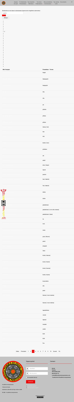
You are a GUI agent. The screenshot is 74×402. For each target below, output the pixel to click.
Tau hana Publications (39, 2)
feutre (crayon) (6, 241)
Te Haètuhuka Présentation (22, 2)
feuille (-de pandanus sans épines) (11, 174)
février (4, 250)
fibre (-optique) (6, 281)
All (5, 21)
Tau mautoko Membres (31, 2)
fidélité (4, 329)
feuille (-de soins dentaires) (10, 209)
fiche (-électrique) (7, 315)
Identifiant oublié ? (32, 386)
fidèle (4, 324)
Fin (59, 351)
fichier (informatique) (8, 319)
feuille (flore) (6, 219)
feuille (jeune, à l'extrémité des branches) (13, 223)
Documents (63, 2)
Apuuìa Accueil (16, 2)
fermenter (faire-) (7, 72)
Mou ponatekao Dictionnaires (48, 2)
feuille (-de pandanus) (8, 192)
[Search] (4, 15)
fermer (4, 92)
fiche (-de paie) (6, 295)
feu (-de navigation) (8, 165)
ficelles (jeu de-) (7, 290)
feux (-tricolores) (7, 246)
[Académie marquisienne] (3, 3)
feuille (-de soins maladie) (9, 214)
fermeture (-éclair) (7, 109)
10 (50, 351)
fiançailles (5, 255)
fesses (4, 136)
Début (17, 351)
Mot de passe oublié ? (33, 387)
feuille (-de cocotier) (8, 169)
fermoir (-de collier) (8, 127)
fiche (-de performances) (9, 310)
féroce (4, 131)
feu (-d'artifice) (6, 160)
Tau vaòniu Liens (56, 2)
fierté (4, 338)
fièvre (4, 343)
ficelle (4, 286)
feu (3, 155)
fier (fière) (5, 333)
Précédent (23, 351)
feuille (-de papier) (7, 205)
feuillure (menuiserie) (8, 236)
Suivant (55, 351)
